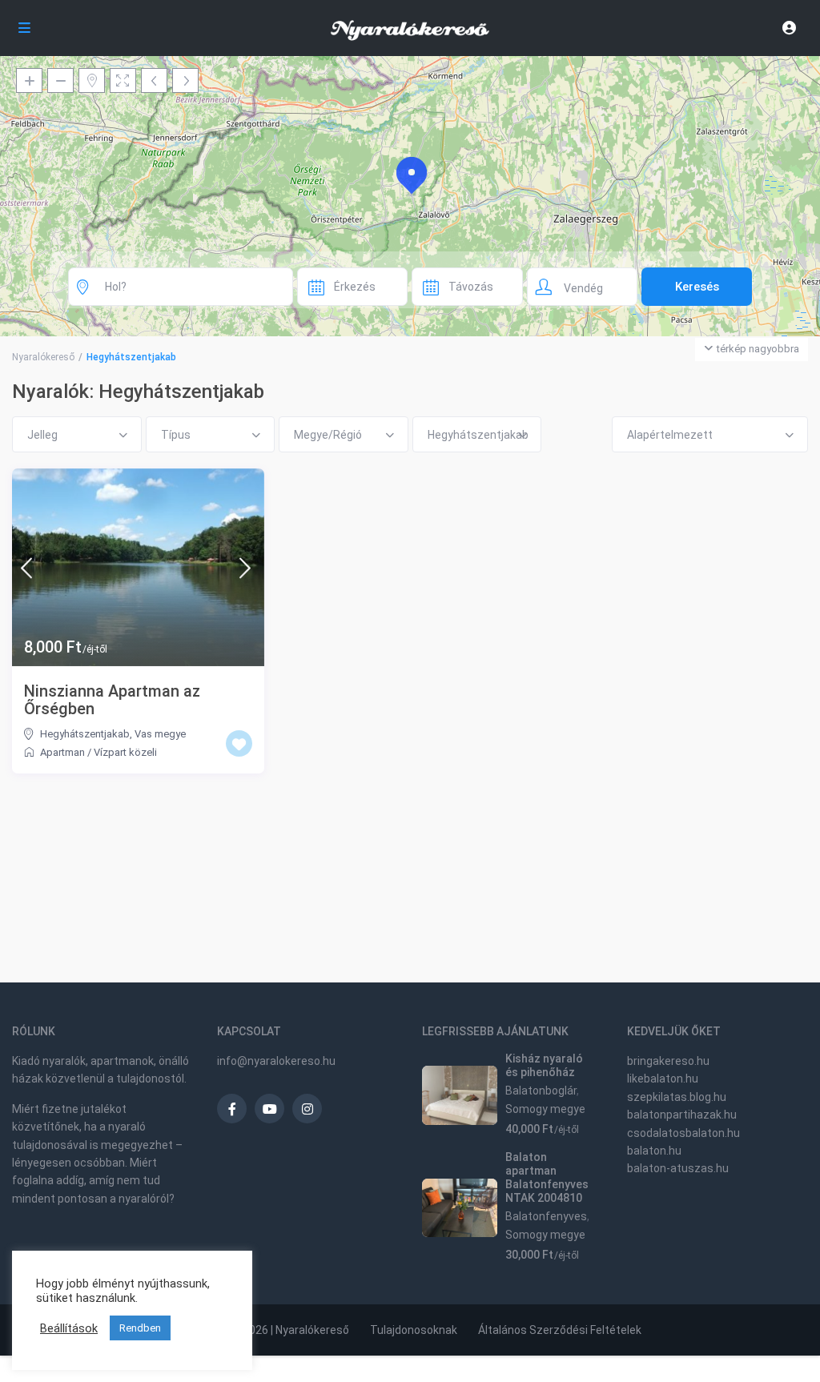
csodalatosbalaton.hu (683, 1133)
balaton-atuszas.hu (678, 1168)
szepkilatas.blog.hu (676, 1097)
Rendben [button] (140, 1328)
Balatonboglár (541, 1090)
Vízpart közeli (125, 752)
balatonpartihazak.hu (682, 1114)
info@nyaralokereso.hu (276, 1061)
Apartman (62, 752)
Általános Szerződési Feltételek (559, 1330)
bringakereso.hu (668, 1061)
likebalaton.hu (662, 1078)
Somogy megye (545, 1109)
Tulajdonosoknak (413, 1330)
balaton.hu (654, 1150)
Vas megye (160, 734)
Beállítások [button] (69, 1328)
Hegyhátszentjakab (85, 734)
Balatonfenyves (546, 1216)
